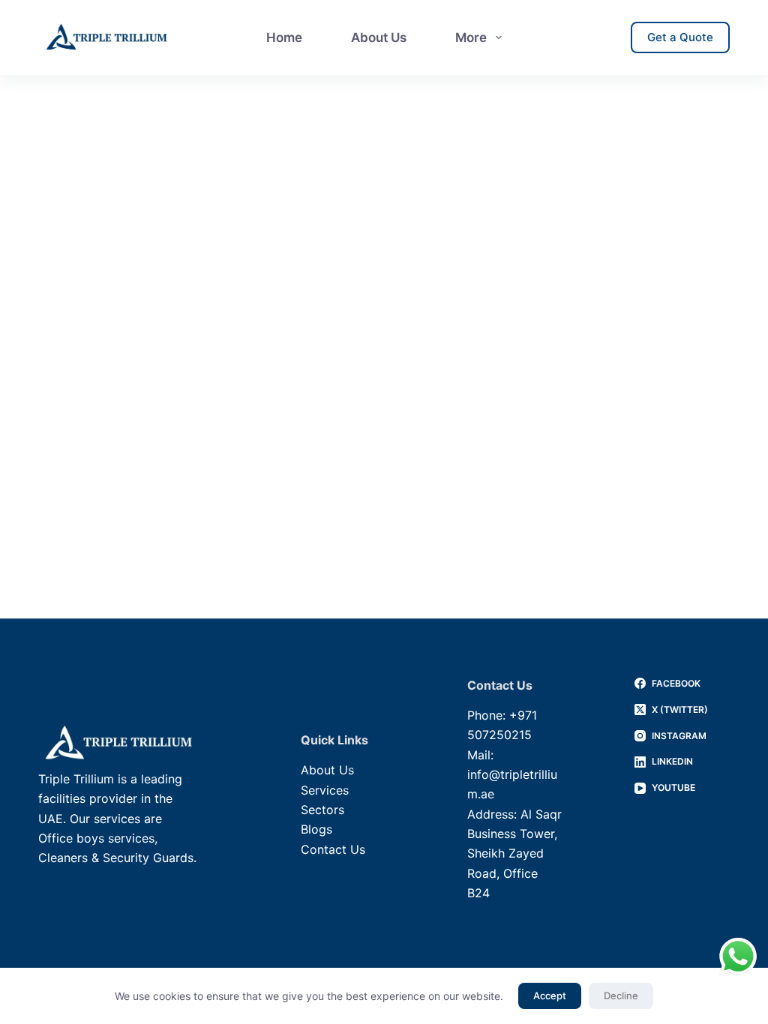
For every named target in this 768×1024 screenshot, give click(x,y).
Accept (549, 996)
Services (325, 790)
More (471, 37)
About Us (378, 37)
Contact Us (333, 849)
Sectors (322, 809)
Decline (621, 996)
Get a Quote (680, 37)
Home (284, 37)
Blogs (316, 829)
